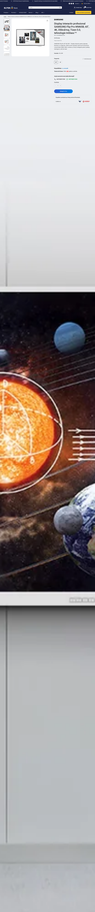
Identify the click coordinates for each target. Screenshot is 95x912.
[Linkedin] (69, 4)
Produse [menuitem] (6, 12)
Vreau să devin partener (83, 12)
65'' (56, 62)
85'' (60, 62)
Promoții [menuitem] (13, 12)
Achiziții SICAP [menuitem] (22, 12)
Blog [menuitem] (37, 12)
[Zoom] (47, 20)
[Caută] (60, 7)
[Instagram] (73, 4)
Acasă (5, 16)
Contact (71, 12)
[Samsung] (58, 19)
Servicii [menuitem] (30, 12)
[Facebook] (71, 4)
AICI (67, 71)
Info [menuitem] (42, 12)
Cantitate (56, 82)
